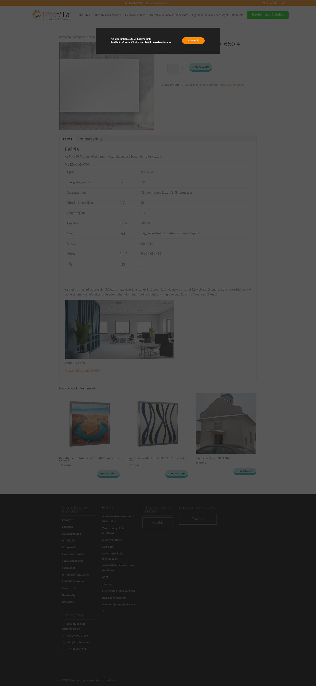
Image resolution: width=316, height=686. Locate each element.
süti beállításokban (151, 42)
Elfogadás (193, 40)
